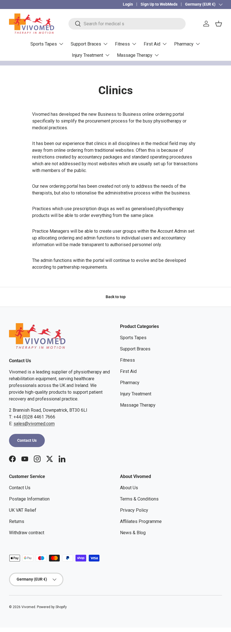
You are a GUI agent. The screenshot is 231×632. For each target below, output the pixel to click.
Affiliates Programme (141, 521)
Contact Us (27, 440)
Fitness (127, 360)
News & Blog (133, 532)
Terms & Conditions (139, 499)
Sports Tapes (133, 337)
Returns (16, 521)
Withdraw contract (26, 532)
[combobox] (126, 24)
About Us (129, 487)
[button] (218, 23)
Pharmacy (129, 382)
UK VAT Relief (22, 510)
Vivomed (28, 607)
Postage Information (29, 499)
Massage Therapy (138, 405)
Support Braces (135, 349)
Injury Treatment (135, 394)
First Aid (128, 371)
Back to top (116, 297)
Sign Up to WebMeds (159, 4)
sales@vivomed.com (34, 423)
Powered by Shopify (52, 607)
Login (128, 4)
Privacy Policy (134, 510)
